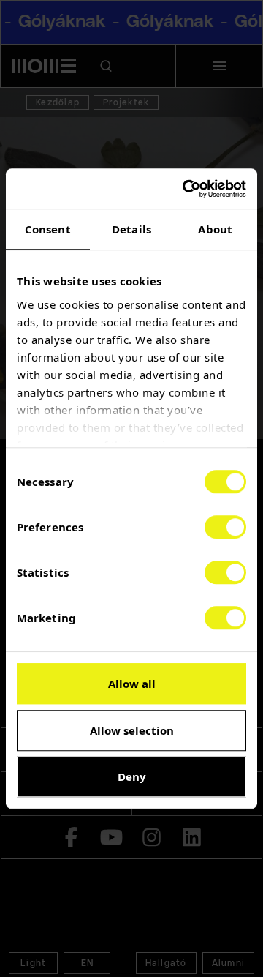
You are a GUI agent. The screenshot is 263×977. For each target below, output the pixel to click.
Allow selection (132, 730)
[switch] (225, 527)
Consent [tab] (48, 229)
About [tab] (215, 229)
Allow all (132, 683)
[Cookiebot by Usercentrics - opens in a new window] (185, 188)
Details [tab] (131, 229)
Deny (132, 776)
